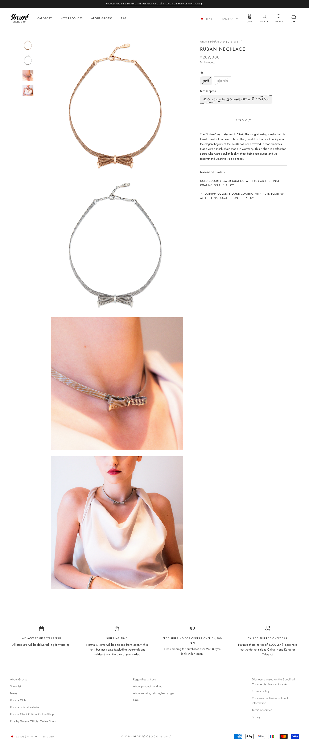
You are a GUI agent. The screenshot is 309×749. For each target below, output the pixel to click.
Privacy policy (260, 691)
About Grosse (102, 18)
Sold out (243, 120)
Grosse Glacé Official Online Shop (32, 714)
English (228, 18)
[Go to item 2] (28, 60)
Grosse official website (24, 707)
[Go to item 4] (28, 90)
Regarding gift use (144, 679)
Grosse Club (18, 700)
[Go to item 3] (28, 75)
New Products (72, 18)
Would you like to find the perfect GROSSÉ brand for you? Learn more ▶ (154, 3)
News (13, 693)
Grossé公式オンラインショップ (221, 42)
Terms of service (262, 710)
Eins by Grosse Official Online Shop (32, 721)
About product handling (147, 686)
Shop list (15, 686)
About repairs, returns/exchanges (153, 693)
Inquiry (256, 717)
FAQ (124, 18)
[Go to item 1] (28, 45)
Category (44, 18)
